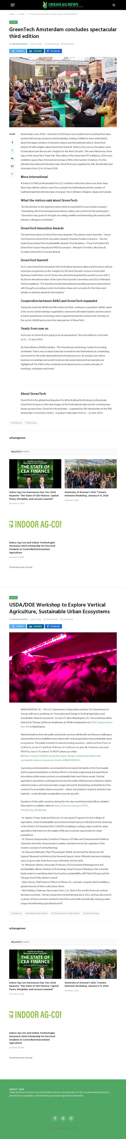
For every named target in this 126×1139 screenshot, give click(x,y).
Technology (31, 423)
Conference (16, 423)
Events (13, 22)
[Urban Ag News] (63, 5)
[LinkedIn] (12, 158)
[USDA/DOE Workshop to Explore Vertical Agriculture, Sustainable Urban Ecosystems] (63, 667)
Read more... (90, 1095)
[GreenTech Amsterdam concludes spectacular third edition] (63, 92)
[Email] (12, 166)
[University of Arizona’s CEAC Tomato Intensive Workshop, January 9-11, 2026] (91, 474)
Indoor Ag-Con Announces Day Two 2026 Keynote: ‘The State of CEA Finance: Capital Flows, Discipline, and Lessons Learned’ (34, 496)
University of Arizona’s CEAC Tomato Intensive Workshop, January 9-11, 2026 (86, 494)
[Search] (113, 5)
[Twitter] (12, 150)
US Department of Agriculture (65, 913)
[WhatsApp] (12, 174)
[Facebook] (12, 142)
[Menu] (13, 5)
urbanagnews (20, 44)
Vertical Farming (91, 913)
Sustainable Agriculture (36, 913)
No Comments (53, 44)
